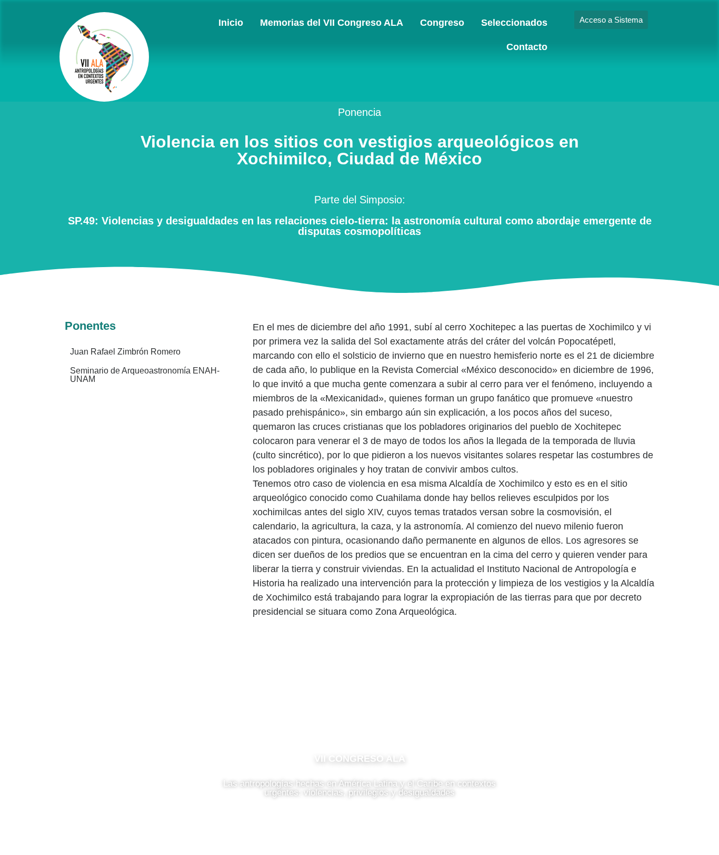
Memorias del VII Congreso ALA (331, 22)
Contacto (526, 47)
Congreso (442, 22)
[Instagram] (359, 712)
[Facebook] (328, 712)
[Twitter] (391, 712)
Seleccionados (514, 22)
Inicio (230, 22)
